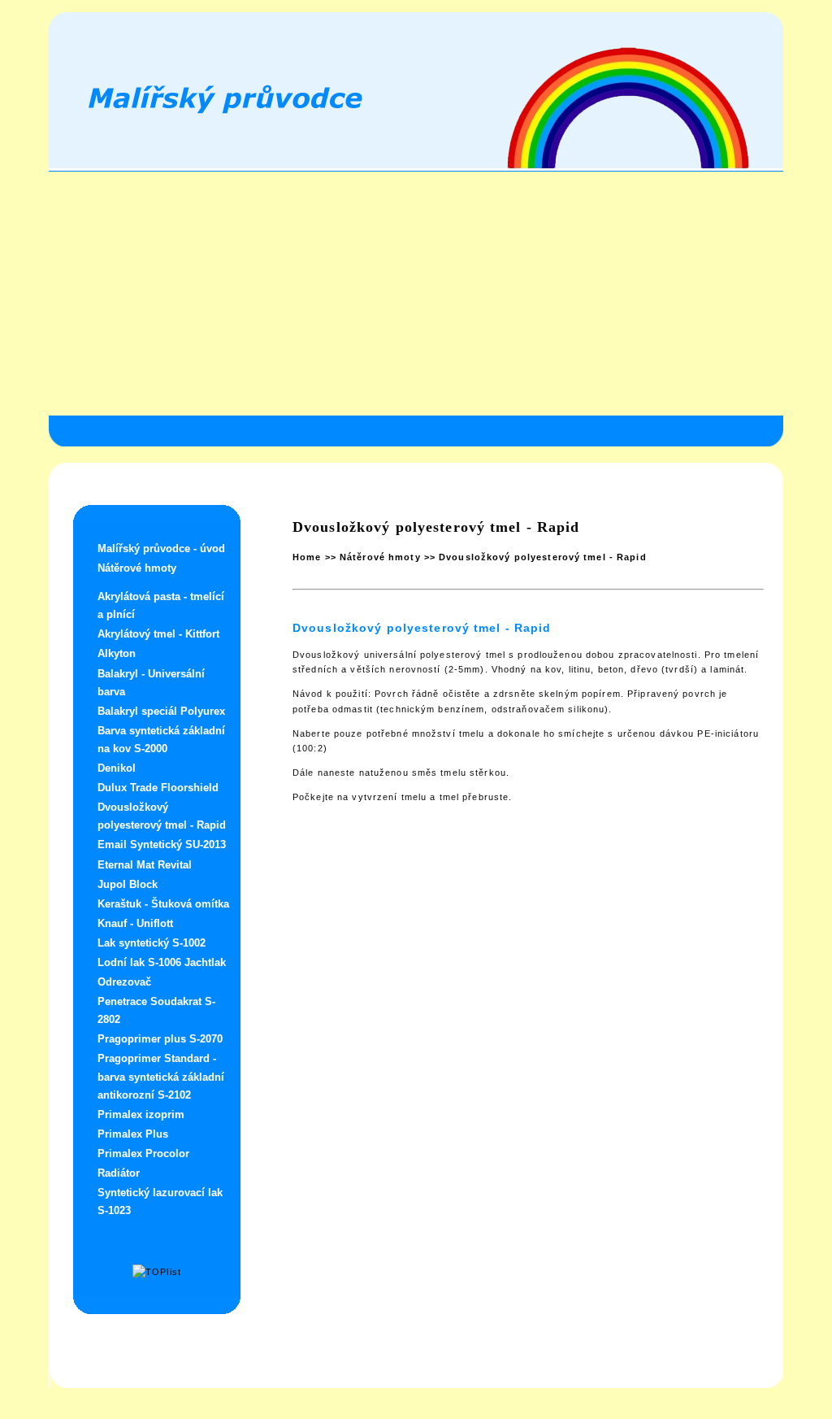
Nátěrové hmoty (137, 568)
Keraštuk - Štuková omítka (163, 904)
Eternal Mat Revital (145, 865)
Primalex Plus (133, 1134)
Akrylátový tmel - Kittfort (158, 634)
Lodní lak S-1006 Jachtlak (162, 962)
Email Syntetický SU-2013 (162, 844)
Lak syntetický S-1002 (152, 943)
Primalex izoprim (141, 1114)
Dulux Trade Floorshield (158, 787)
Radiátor (119, 1173)
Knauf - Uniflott (135, 923)
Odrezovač (124, 982)
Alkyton (117, 653)
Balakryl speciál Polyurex (161, 711)
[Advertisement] (416, 293)
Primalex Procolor (143, 1153)
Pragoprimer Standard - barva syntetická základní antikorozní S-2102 (161, 1076)
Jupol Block (128, 884)
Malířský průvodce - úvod (161, 548)
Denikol (117, 768)
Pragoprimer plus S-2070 (160, 1039)
